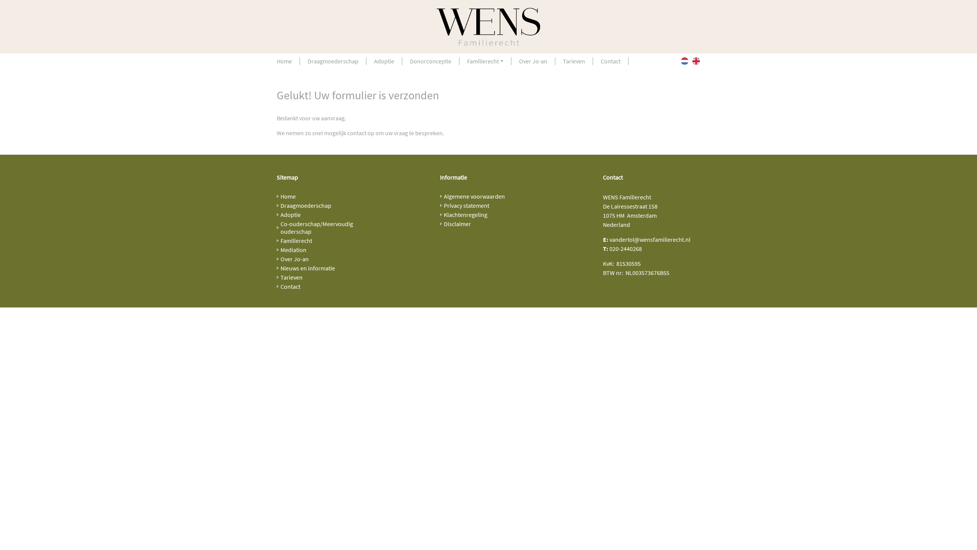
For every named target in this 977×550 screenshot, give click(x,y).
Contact (611, 61)
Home (284, 61)
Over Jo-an (533, 61)
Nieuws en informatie (308, 268)
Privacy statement (466, 205)
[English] (696, 61)
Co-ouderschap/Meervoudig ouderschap (317, 227)
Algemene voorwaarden (474, 196)
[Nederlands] (684, 61)
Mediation (293, 250)
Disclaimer (457, 224)
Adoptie (384, 61)
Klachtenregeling (465, 214)
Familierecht (483, 61)
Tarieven (574, 61)
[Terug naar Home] (488, 27)
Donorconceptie (430, 61)
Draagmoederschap (333, 61)
